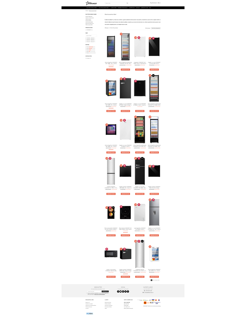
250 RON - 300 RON (90, 39)
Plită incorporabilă (89, 24)
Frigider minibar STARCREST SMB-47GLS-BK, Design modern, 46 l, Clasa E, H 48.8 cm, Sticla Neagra (154, 187)
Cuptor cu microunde (90, 17)
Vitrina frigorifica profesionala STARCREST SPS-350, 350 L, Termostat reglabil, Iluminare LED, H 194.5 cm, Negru (125, 63)
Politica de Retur (108, 303)
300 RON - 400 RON (90, 41)
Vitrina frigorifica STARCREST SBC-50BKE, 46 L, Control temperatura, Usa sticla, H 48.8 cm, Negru (111, 146)
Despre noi (88, 302)
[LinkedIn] (123, 291)
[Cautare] (127, 3)
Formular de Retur (108, 306)
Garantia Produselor (108, 305)
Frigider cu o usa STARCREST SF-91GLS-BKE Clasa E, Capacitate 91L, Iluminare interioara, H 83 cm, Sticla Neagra (154, 63)
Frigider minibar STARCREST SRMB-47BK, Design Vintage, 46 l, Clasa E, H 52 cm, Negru (125, 270)
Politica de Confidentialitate (99, 294)
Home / (87, 10)
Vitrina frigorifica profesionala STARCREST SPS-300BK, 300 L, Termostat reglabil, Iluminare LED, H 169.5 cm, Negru (154, 104)
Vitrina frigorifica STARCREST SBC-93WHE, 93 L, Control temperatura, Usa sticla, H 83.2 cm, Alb (154, 270)
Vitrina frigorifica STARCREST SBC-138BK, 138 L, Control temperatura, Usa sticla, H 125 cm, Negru (110, 63)
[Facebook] (118, 291)
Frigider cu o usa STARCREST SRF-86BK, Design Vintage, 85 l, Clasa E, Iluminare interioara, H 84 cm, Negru (125, 104)
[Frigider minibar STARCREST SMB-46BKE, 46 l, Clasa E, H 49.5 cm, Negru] (125, 171)
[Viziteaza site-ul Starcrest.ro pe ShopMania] (89, 313)
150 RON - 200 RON (90, 38)
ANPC (106, 308)
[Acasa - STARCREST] (92, 3)
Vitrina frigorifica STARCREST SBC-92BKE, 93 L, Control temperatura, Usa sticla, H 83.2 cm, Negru (111, 104)
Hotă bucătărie (88, 20)
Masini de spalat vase (90, 23)
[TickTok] (125, 291)
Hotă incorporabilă (89, 22)
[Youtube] (120, 291)
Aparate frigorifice (89, 16)
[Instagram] (128, 291)
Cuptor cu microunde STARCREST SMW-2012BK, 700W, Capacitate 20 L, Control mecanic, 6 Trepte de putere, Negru (111, 270)
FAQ (150, 7)
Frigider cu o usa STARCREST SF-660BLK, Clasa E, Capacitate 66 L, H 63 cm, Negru (139, 104)
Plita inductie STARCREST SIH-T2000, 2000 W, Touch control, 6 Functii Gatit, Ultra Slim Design (125, 228)
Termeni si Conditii (89, 303)
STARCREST (89, 29)
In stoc (88, 58)
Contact (87, 308)
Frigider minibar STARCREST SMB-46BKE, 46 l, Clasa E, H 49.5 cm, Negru (125, 187)
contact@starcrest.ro (148, 292)
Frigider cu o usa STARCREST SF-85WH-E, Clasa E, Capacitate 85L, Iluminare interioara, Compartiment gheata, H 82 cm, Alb (125, 146)
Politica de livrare (89, 306)
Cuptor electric (88, 19)
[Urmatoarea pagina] (159, 280)
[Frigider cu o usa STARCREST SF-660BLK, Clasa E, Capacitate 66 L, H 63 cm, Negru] (139, 88)
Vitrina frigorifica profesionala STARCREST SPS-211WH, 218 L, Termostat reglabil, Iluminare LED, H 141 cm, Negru (139, 146)
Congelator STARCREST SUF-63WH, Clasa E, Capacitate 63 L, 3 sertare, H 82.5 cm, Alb (140, 63)
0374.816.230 (148, 290)
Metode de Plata (108, 302)
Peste (88, 46)
